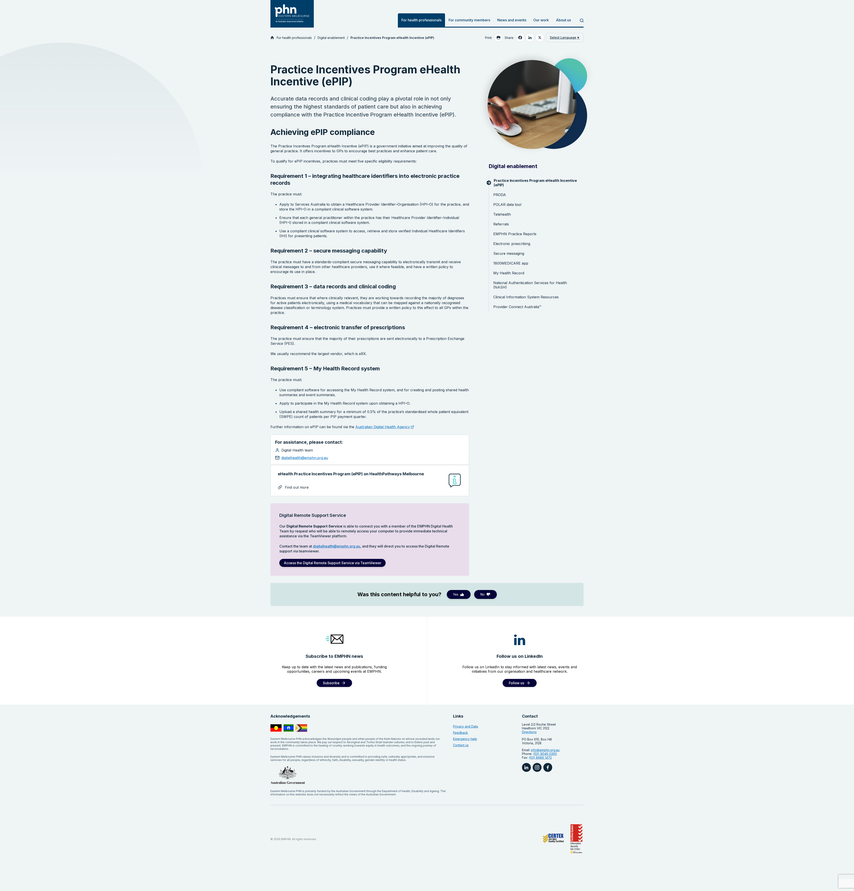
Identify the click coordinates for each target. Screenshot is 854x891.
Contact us (461, 745)
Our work (541, 20)
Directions (529, 732)
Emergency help (465, 739)
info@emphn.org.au (545, 750)
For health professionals (421, 20)
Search (579, 20)
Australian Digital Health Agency (382, 427)
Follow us (516, 683)
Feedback (460, 732)
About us (563, 20)
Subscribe (331, 683)
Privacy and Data (465, 726)
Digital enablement (331, 38)
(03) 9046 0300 (545, 754)
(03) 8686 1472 (540, 757)
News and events (511, 20)
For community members (469, 20)
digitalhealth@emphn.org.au (304, 458)
